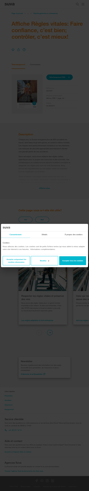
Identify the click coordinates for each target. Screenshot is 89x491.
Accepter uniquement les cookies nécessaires (16, 260)
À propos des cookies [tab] (74, 235)
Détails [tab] (44, 235)
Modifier (43, 261)
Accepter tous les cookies (72, 261)
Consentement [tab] (15, 235)
